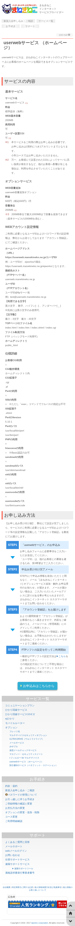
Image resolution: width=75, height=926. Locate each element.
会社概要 (6, 887)
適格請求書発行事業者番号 (20, 872)
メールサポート (13, 846)
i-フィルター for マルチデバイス (24, 758)
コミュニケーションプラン (20, 705)
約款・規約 (11, 786)
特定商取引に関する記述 (22, 887)
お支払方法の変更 (15, 808)
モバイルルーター (15, 723)
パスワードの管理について (22, 794)
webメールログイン (16, 850)
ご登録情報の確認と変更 (18, 803)
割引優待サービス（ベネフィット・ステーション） (33, 765)
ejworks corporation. (39, 923)
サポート (30, 26)
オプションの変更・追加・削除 (22, 812)
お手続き (11, 26)
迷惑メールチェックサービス (23, 750)
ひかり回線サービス (16, 709)
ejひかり (9, 718)
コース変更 (11, 816)
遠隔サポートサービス (17, 864)
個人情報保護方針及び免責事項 (48, 887)
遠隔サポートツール (23, 868)
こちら (62, 656)
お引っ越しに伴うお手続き (20, 799)
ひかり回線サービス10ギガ (20, 714)
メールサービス (16, 743)
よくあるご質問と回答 (17, 842)
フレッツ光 (14, 731)
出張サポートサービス (17, 859)
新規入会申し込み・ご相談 (18, 21)
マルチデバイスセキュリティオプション (28, 735)
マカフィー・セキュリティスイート (26, 754)
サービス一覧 (46, 21)
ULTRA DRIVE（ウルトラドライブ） (26, 739)
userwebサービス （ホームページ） (26, 761)
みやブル (13, 746)
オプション (11, 727)
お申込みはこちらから (38, 686)
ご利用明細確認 (13, 821)
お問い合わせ (12, 855)
